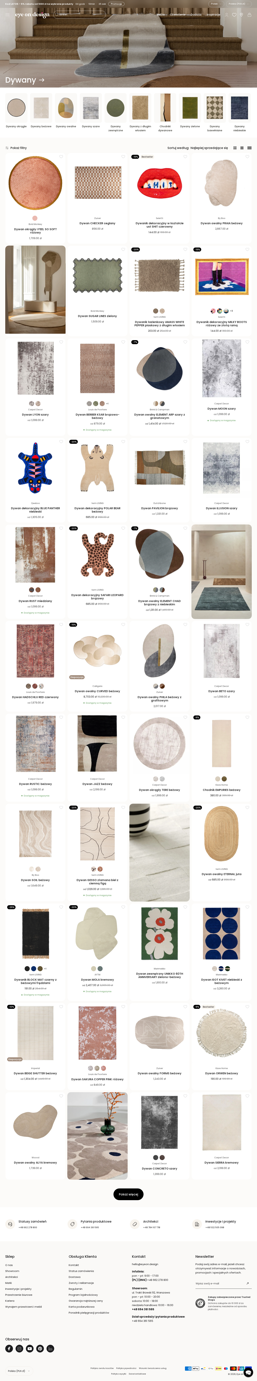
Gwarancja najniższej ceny (86, 1301)
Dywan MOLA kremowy (97, 980)
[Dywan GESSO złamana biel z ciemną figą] (97, 834)
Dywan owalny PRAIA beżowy (222, 223)
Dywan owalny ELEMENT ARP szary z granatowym (159, 416)
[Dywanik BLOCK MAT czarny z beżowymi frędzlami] (35, 933)
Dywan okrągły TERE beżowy (159, 790)
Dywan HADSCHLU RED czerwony (35, 697)
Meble (161, 14)
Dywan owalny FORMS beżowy (159, 1073)
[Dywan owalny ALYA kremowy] (35, 1122)
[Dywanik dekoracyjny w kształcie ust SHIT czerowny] (160, 183)
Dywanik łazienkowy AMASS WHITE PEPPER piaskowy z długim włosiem (159, 323)
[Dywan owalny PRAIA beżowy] (222, 183)
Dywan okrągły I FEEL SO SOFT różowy (35, 231)
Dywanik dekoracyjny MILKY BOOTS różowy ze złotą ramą (222, 323)
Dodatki (196, 14)
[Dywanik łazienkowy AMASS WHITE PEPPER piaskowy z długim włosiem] (160, 276)
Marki (8, 1283)
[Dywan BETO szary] (222, 651)
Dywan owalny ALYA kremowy (35, 1163)
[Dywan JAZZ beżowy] (97, 744)
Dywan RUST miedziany (35, 601)
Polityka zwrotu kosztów (102, 1368)
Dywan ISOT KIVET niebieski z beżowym (221, 981)
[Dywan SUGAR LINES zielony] (97, 276)
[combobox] (216, 4)
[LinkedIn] (50, 1348)
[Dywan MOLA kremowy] (97, 933)
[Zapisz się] (247, 1283)
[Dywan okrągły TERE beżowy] (160, 744)
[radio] (34, 218)
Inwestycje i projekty (18, 1289)
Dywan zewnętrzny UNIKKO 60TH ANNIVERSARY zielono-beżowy (159, 975)
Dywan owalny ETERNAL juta (221, 874)
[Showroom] (241, 15)
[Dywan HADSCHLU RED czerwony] (35, 651)
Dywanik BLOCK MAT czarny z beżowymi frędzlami (35, 981)
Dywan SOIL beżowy (35, 880)
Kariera (9, 1301)
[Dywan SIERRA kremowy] (222, 1122)
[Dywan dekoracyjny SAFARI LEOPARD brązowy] (97, 555)
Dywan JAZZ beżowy (97, 784)
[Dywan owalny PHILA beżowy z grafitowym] (160, 651)
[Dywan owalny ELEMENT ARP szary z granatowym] (160, 368)
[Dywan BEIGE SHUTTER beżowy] (35, 1033)
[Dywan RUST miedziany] (35, 555)
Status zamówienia (81, 1271)
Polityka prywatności (126, 1368)
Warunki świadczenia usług (152, 1368)
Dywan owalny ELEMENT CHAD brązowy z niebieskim (159, 602)
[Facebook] (9, 1348)
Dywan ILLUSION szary (221, 508)
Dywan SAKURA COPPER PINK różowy (97, 1079)
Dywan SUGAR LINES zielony (97, 316)
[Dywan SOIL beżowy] (35, 834)
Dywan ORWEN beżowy (221, 1073)
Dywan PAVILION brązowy (159, 508)
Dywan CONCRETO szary (159, 1169)
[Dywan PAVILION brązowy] (160, 468)
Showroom (12, 1271)
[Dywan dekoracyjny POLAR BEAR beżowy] (97, 468)
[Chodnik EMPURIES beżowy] (222, 744)
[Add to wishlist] (61, 156)
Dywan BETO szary (221, 691)
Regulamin (75, 1289)
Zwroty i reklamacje (81, 1283)
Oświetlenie (177, 14)
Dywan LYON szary (35, 415)
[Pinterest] (40, 1348)
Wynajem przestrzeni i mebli (23, 1307)
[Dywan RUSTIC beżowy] (35, 744)
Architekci (11, 1277)
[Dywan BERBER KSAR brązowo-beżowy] (97, 368)
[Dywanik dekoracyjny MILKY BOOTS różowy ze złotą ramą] (222, 276)
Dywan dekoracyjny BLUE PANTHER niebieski (35, 510)
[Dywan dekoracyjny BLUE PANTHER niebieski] (35, 468)
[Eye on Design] (32, 15)
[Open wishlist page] (234, 15)
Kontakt (74, 1265)
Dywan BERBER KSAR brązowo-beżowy (97, 416)
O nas (9, 1265)
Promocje (115, 4)
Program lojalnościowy (83, 1295)
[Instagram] (19, 1348)
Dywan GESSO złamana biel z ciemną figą (97, 881)
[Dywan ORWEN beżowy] (222, 1033)
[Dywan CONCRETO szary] (160, 1122)
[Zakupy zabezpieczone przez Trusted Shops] (200, 1303)
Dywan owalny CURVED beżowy (97, 691)
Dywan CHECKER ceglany (97, 223)
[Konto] (226, 15)
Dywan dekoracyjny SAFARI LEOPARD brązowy (97, 596)
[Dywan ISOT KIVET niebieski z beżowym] (222, 933)
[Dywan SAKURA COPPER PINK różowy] (97, 1033)
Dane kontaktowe (137, 1373)
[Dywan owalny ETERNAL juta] (222, 834)
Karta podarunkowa (81, 1307)
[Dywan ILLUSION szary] (222, 468)
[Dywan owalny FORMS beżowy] (160, 1033)
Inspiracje (213, 14)
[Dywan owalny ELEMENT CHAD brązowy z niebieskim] (160, 555)
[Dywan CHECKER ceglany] (97, 183)
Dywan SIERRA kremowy (222, 1163)
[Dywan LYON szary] (35, 368)
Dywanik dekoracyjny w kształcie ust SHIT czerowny (160, 225)
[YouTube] (30, 1348)
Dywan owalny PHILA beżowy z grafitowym (159, 698)
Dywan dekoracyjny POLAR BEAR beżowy (97, 510)
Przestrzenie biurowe (18, 1295)
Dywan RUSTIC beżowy (35, 784)
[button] (7, 15)
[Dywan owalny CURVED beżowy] (97, 651)
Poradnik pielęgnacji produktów (89, 1312)
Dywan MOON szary (222, 409)
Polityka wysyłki (118, 1373)
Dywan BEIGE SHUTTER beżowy (35, 1073)
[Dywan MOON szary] (222, 368)
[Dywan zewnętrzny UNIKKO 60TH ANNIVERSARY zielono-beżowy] (160, 933)
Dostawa (74, 1277)
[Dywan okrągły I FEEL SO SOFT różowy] (35, 183)
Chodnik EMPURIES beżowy (222, 790)
